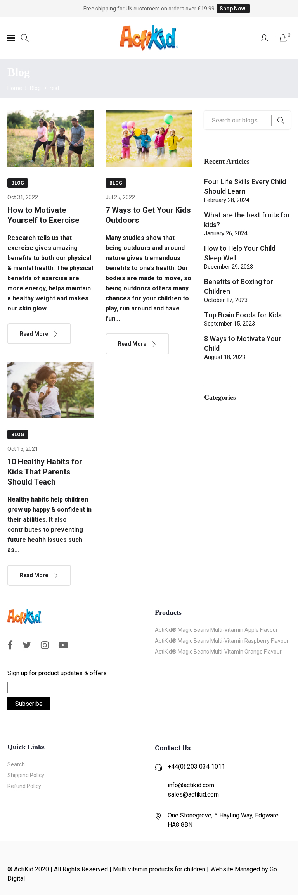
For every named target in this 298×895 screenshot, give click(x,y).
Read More (34, 334)
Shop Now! (233, 8)
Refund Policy (24, 786)
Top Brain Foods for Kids (243, 315)
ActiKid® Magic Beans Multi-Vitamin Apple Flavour (216, 630)
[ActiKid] (149, 38)
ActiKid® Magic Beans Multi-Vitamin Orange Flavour (218, 651)
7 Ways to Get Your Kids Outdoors (148, 215)
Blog (17, 183)
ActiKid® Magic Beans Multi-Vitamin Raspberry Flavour (222, 641)
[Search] (25, 38)
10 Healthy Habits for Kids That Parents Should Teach (44, 471)
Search (16, 764)
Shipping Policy (25, 775)
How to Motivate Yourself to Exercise (43, 215)
